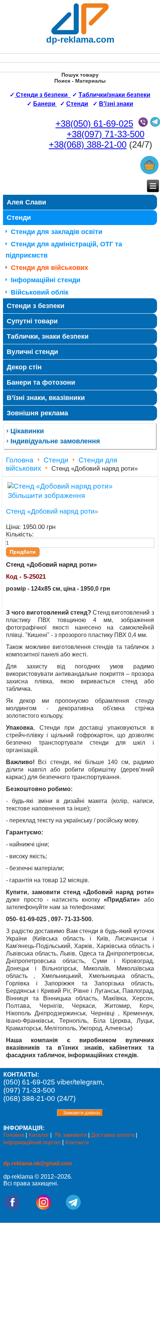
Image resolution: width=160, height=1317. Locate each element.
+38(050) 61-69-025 (94, 124)
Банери (45, 104)
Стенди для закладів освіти (56, 232)
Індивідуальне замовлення (55, 441)
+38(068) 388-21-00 (88, 144)
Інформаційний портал (32, 1142)
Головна (19, 460)
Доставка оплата (112, 1135)
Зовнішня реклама (37, 413)
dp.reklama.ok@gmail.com (37, 1163)
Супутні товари (32, 321)
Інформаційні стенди (45, 280)
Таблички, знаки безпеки (48, 336)
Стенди (77, 104)
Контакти (77, 1142)
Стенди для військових (49, 267)
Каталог (39, 1135)
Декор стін (24, 367)
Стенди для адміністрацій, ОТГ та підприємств (64, 249)
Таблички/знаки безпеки (114, 95)
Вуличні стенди (32, 352)
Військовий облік (39, 292)
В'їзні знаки (116, 104)
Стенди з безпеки (35, 306)
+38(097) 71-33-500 (105, 134)
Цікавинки (27, 431)
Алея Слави (26, 202)
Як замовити (71, 1135)
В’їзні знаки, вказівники (46, 397)
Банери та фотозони (41, 382)
